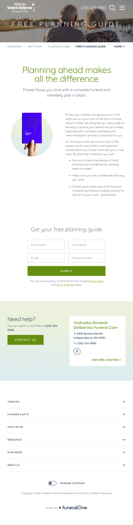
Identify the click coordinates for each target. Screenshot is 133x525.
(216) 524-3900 (93, 7)
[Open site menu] (122, 7)
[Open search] (112, 7)
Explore (105, 360)
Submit (66, 271)
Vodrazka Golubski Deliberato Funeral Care (96, 325)
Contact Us (26, 339)
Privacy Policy (95, 281)
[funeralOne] (75, 507)
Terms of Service (65, 284)
